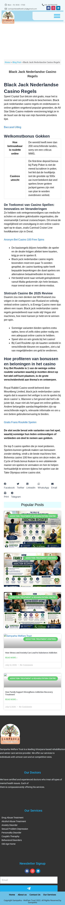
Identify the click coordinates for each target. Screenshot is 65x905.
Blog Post (16, 62)
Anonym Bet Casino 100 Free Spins (24, 239)
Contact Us (35, 894)
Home (8, 62)
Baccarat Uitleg (12, 127)
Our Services (49, 894)
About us (22, 894)
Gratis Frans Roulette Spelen (20, 422)
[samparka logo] (8, 17)
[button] (9, 486)
